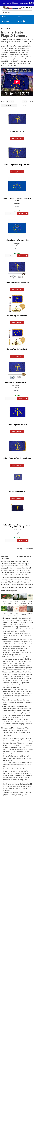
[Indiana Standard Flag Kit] (17, 337)
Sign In (21, 17)
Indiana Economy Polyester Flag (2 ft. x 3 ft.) (17, 199)
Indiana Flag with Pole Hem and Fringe (17, 458)
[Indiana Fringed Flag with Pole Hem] (17, 446)
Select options (16, 138)
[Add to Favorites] (26, 213)
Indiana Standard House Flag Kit (17, 383)
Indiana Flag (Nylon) (17, 131)
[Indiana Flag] (17, 119)
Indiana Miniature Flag (17, 491)
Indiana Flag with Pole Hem (17, 425)
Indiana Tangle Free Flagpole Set (17, 282)
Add (21, 214)
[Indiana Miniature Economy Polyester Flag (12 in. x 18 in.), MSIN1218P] (17, 513)
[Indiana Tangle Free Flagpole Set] (17, 270)
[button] (31, 3)
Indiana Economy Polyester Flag (17, 240)
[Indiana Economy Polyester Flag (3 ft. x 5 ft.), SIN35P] (17, 228)
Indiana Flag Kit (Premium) (17, 316)
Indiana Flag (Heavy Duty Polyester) (17, 165)
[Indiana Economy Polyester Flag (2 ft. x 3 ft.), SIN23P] (17, 186)
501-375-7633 (27, 8)
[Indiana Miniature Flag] (17, 479)
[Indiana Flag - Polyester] (17, 153)
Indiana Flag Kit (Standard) (17, 349)
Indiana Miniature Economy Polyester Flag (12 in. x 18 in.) (17, 526)
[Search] (3, 12)
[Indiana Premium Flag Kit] (17, 303)
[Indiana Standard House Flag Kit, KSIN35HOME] (17, 370)
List (25, 105)
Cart (21, 21)
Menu (5, 21)
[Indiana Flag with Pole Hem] (17, 412)
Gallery (9, 105)
